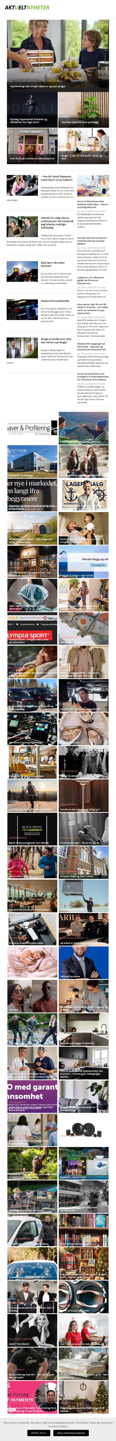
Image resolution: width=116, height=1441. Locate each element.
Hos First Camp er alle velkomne (78, 1344)
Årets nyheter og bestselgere (75, 1243)
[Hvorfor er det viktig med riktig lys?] (84, 795)
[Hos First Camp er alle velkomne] (84, 1330)
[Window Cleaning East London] (84, 862)
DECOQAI (14, 1009)
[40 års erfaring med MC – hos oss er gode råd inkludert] (32, 1364)
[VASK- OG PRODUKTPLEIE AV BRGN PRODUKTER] (32, 595)
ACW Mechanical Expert (73, 909)
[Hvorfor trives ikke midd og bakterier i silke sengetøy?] (32, 962)
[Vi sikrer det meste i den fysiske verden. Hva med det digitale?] (32, 662)
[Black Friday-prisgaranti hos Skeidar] (32, 829)
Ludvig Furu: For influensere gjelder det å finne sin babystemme (90, 280)
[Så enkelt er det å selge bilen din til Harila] (84, 929)
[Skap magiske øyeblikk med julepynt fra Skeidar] (84, 1397)
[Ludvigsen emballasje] (32, 461)
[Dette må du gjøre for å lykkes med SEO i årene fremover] (32, 1096)
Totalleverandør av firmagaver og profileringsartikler (27, 440)
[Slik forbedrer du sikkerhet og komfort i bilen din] (84, 1130)
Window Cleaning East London (76, 876)
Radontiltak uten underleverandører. (29, 1243)
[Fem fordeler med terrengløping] (32, 862)
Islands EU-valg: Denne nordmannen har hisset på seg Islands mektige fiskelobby (57, 222)
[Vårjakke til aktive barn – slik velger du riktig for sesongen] (32, 528)
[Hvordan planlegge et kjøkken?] (84, 1029)
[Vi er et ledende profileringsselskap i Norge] (84, 461)
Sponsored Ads (16, 1005)
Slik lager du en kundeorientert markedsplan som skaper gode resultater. (27, 155)
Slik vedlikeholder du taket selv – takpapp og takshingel (79, 157)
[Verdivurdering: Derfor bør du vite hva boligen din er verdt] (84, 528)
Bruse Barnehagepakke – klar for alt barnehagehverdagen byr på (79, 674)
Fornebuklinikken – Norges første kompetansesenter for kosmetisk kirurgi (31, 1075)
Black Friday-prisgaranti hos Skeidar (29, 842)
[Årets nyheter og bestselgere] (84, 1230)
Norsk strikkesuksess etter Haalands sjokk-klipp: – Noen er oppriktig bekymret (92, 204)
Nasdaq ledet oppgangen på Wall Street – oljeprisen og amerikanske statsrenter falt (91, 346)
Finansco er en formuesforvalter (26, 943)
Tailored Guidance (70, 976)
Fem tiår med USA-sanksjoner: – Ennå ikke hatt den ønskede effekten (92, 241)
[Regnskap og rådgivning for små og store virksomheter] (32, 495)
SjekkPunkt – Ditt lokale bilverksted (80, 709)
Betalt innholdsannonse (72, 938)
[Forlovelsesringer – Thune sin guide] (84, 829)
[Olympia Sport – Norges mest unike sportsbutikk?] (32, 628)
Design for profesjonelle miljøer (26, 776)
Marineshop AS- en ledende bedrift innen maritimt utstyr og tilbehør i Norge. (82, 507)
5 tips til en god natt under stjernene (80, 441)
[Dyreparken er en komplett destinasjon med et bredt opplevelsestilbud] (32, 1163)
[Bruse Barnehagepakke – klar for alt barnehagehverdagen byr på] (84, 662)
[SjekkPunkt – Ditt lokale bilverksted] (84, 695)
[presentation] (12, 93)
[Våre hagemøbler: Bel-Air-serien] (32, 1196)
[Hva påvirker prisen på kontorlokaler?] (32, 896)
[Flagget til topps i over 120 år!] (84, 561)
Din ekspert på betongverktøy (76, 642)
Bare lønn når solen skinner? (53, 264)
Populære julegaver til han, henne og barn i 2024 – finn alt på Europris (83, 1276)
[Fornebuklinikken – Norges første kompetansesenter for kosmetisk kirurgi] (32, 1063)
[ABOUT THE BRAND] (32, 1330)
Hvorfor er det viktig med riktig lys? (80, 809)
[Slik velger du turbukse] (32, 1029)
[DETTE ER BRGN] (84, 762)
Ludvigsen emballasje (21, 475)
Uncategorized (16, 434)
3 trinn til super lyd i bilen (74, 1310)
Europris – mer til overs (73, 1177)
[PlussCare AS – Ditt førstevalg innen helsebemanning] (32, 1130)
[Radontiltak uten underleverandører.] (32, 1230)
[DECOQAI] (32, 996)
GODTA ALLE (39, 1433)
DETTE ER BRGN (68, 776)
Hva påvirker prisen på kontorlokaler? (29, 909)
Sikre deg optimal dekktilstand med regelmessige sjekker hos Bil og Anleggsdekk (55, 86)
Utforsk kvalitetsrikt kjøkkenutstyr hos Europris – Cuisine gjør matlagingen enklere (81, 1074)
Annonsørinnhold (69, 437)
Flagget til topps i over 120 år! (76, 575)
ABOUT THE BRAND (19, 1344)
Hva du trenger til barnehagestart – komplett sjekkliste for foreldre (79, 607)
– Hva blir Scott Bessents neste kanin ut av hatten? (56, 178)
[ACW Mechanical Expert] (84, 896)
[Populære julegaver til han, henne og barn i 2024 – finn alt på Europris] (84, 1263)
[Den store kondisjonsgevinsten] (32, 728)
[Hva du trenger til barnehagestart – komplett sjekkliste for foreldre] (84, 595)
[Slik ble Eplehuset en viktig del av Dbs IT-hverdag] (32, 1297)
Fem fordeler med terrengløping (26, 876)
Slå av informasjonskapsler (71, 1433)
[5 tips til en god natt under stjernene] (84, 428)
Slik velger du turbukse (22, 1043)
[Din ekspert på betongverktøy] (84, 628)
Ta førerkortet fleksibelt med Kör (27, 1277)
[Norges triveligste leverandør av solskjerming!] (84, 1096)
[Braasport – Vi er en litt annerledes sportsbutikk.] (84, 1196)
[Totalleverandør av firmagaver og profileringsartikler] (32, 428)
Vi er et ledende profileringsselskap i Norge (84, 475)
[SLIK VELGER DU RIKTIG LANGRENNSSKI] (32, 795)
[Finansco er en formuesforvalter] (32, 929)
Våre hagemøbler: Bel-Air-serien (26, 1210)
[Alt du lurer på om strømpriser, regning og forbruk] (84, 996)
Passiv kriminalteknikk (55, 301)
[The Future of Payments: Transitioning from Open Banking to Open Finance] (32, 1397)
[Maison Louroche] (84, 728)
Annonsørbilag (67, 704)
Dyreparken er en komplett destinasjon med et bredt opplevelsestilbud (33, 1175)
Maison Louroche (69, 742)
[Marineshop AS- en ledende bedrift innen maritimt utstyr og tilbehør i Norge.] (84, 495)
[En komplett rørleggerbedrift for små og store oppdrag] (32, 695)
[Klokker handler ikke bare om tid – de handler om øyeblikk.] (32, 561)
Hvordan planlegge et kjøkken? (77, 1043)
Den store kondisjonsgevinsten (26, 742)
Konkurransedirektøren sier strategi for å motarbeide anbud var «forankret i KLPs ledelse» (93, 377)
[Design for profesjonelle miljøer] (32, 762)
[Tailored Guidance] (84, 962)
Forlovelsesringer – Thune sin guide (80, 842)
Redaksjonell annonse (20, 1069)
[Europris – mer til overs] (84, 1163)
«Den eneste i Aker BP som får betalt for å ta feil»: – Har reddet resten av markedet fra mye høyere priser (92, 309)
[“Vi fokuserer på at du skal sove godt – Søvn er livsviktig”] (84, 1364)
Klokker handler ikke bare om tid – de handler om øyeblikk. (29, 574)
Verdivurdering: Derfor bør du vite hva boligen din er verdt (81, 540)
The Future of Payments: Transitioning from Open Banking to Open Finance (32, 1409)
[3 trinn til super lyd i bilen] (84, 1297)
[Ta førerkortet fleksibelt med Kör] (32, 1263)
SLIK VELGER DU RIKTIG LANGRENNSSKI (30, 809)
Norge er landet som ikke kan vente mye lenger (56, 340)
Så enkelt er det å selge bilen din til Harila (83, 943)
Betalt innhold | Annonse (72, 1203)
